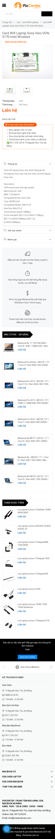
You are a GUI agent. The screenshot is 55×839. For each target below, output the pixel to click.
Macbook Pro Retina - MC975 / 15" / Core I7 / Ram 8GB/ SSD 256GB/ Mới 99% (33, 363)
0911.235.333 (11, 715)
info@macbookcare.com (19, 818)
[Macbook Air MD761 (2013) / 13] (9, 480)
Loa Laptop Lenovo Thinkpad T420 (33, 558)
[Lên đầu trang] (49, 830)
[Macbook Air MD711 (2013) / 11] (9, 442)
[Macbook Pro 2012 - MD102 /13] (9, 423)
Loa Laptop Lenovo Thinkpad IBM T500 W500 (33, 543)
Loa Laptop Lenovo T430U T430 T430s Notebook (32, 605)
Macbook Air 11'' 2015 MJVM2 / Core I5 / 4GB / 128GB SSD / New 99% (33, 344)
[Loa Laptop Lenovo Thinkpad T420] (8, 563)
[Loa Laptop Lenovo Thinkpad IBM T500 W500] (8, 547)
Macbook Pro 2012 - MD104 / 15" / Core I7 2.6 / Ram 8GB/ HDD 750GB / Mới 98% (34, 383)
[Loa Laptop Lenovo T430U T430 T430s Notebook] (8, 609)
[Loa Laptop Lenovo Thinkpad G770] (8, 625)
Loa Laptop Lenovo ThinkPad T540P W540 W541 (34, 511)
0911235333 (27, 646)
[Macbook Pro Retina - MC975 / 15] (9, 366)
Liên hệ (22, 349)
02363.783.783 (12, 755)
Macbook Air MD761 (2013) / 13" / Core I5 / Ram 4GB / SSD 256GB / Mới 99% (33, 478)
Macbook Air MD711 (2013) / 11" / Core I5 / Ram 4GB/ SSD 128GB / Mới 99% (33, 440)
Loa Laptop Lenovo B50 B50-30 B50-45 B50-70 (34, 527)
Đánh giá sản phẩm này (16, 41)
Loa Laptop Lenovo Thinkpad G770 (33, 620)
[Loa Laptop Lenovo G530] (8, 594)
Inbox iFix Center (27, 657)
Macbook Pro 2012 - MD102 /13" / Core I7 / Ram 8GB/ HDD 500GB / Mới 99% (33, 421)
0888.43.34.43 (11, 695)
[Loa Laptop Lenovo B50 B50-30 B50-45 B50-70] (8, 531)
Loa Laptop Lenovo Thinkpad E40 (33, 574)
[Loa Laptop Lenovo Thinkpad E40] (8, 578)
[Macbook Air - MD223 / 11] (9, 461)
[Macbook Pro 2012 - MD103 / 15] (9, 404)
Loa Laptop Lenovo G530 (29, 589)
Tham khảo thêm (14, 502)
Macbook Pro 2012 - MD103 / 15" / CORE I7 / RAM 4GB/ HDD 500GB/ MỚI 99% (33, 402)
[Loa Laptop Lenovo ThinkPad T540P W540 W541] (8, 514)
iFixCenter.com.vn (31, 835)
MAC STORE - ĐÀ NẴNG (16, 334)
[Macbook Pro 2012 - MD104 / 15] (9, 385)
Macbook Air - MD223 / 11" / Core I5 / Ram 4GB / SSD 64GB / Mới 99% (33, 459)
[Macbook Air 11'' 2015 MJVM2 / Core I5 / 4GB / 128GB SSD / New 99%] (9, 347)
